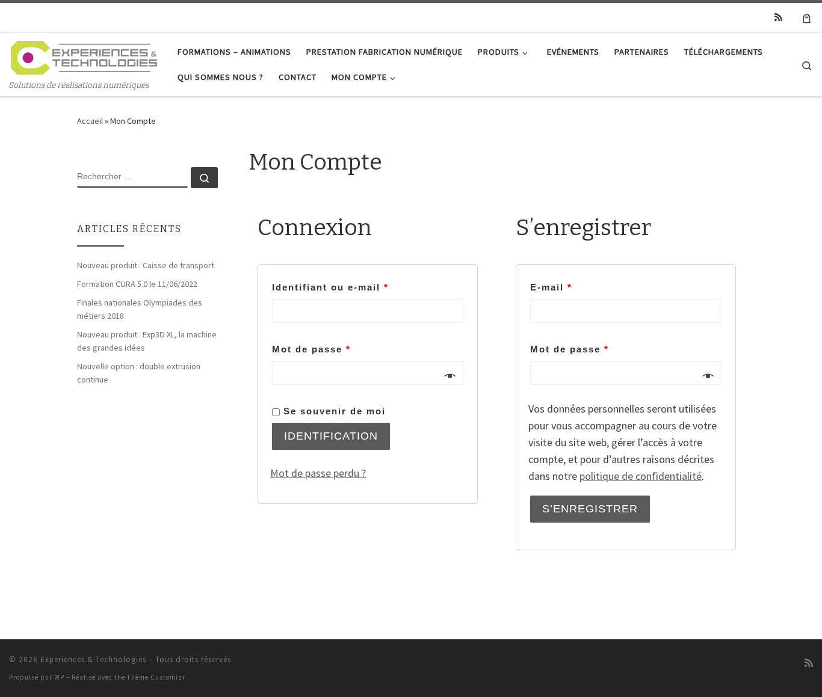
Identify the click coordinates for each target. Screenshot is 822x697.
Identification (331, 436)
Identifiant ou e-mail (330, 287)
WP (59, 677)
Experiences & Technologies (93, 659)
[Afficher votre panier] (806, 17)
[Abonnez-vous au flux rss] (778, 17)
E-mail (551, 287)
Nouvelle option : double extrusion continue (138, 373)
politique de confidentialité (640, 476)
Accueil (90, 120)
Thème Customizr (156, 677)
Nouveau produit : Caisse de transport (145, 265)
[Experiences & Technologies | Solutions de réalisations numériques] (84, 56)
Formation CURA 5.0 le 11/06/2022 (137, 283)
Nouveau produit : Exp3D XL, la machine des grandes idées (147, 341)
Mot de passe (311, 349)
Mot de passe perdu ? (318, 473)
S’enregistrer (590, 509)
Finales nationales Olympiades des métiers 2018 (139, 309)
